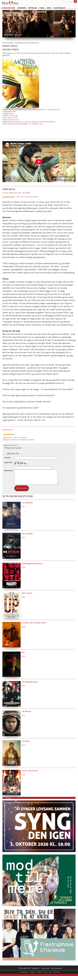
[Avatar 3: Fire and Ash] (11, 771)
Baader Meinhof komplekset (32, 564)
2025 (23, 775)
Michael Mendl (50, 122)
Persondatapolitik (56, 968)
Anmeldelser (8, 8)
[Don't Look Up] (11, 593)
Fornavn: (7, 458)
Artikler (32, 8)
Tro (30, 124)
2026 (23, 627)
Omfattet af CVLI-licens (10, 116)
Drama (29, 110)
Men (23, 652)
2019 (23, 686)
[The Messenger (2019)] (11, 682)
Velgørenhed (12, 124)
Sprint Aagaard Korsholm (13, 193)
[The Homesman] (11, 503)
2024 (23, 745)
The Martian (26, 712)
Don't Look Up (27, 593)
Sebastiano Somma (38, 122)
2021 (23, 597)
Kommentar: (8, 471)
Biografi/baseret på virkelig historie (14, 110)
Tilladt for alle (12, 118)
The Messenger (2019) (29, 682)
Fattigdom (35, 124)
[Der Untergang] (11, 534)
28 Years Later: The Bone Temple (34, 623)
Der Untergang (27, 534)
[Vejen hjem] (11, 741)
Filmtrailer (59, 8)
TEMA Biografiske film (39, 110)
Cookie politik (45, 968)
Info (49, 8)
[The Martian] (11, 712)
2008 (23, 568)
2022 (23, 656)
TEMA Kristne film (54, 110)
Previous (4, 22)
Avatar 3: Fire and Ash (30, 771)
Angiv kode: (8, 462)
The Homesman (27, 503)
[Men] (11, 652)
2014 (23, 507)
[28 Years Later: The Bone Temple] (11, 623)
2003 (14, 112)
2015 (23, 716)
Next (73, 22)
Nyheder (22, 8)
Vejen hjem (25, 741)
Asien (41, 124)
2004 (23, 538)
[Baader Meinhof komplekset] (11, 564)
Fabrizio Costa (14, 120)
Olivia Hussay (16, 122)
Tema (41, 8)
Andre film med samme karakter (28, 197)
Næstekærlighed (22, 124)
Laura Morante (26, 122)
